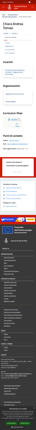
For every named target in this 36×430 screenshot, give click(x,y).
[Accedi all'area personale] (29, 2)
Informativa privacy (9, 405)
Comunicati (7, 337)
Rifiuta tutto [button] (25, 423)
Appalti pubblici (8, 293)
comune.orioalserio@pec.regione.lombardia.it (17, 374)
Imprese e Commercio (10, 290)
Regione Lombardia (8, 2)
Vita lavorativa (8, 288)
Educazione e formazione (11, 310)
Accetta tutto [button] (11, 423)
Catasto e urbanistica (10, 296)
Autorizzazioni (8, 320)
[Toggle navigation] (3, 7)
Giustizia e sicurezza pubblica (12, 312)
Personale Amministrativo (11, 271)
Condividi (6, 33)
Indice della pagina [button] (10, 37)
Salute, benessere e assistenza (12, 318)
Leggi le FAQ (7, 391)
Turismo (6, 299)
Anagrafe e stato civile (10, 282)
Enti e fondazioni (8, 266)
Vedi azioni (14, 33)
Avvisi (5, 340)
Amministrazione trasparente (12, 402)
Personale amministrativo (9, 17)
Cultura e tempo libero (10, 285)
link (18, 419)
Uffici (5, 263)
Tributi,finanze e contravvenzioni (13, 315)
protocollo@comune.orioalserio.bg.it (16, 376)
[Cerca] (32, 7)
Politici (6, 268)
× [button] (34, 408)
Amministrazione (13, 15)
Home (3, 15)
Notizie (6, 334)
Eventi (6, 350)
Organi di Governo (9, 258)
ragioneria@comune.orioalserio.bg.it (17, 144)
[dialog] (18, 418)
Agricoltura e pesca (9, 323)
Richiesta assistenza (9, 394)
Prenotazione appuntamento (12, 386)
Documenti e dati (9, 274)
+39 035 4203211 (14, 140)
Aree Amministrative (10, 260)
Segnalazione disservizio (11, 388)
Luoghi (6, 347)
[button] (18, 427)
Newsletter (7, 326)
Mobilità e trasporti (9, 301)
